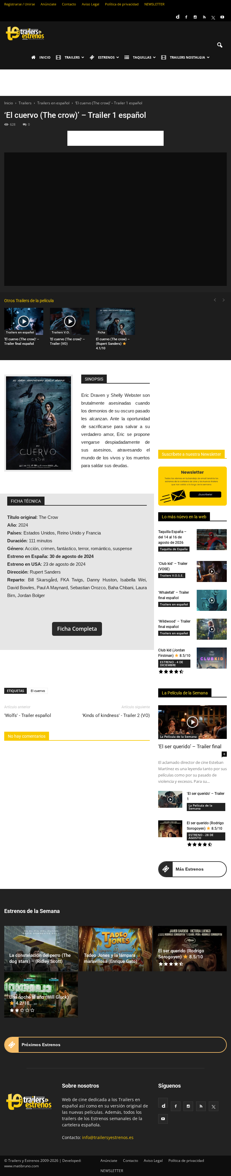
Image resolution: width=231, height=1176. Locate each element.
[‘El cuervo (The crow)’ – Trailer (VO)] (69, 321)
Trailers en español (20, 332)
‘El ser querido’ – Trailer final (189, 746)
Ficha (101, 332)
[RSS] (204, 17)
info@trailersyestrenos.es (108, 1137)
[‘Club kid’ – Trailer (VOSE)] (212, 571)
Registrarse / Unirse (19, 4)
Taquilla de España (174, 549)
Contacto (69, 4)
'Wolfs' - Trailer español (27, 715)
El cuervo (38, 690)
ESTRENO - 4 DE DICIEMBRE (171, 663)
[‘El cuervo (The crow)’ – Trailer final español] (23, 321)
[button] (219, 45)
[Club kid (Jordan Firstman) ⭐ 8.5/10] (212, 658)
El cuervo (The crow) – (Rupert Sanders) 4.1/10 (113, 343)
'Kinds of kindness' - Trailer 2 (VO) (116, 715)
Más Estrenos (190, 869)
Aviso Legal (90, 4)
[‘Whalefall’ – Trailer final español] (212, 600)
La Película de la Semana (185, 693)
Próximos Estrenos (41, 1044)
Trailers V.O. (61, 332)
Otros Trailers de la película (29, 300)
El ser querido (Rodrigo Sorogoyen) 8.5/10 (181, 954)
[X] (213, 17)
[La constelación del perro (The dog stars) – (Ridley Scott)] (41, 948)
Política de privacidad (122, 4)
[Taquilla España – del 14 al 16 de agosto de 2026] (212, 539)
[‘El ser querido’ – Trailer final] (192, 722)
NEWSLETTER (154, 4)
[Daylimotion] (177, 14)
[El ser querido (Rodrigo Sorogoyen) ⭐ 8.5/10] (170, 828)
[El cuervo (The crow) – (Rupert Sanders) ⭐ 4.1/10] (115, 321)
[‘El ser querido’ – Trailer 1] (170, 799)
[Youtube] (222, 17)
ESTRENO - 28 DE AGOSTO (201, 836)
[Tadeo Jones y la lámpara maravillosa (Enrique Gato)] (115, 948)
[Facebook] (186, 17)
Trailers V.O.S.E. (171, 575)
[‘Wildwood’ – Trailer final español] (212, 629)
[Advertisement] (115, 83)
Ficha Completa (77, 628)
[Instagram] (195, 17)
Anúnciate (48, 4)
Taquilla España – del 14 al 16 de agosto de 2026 (172, 537)
